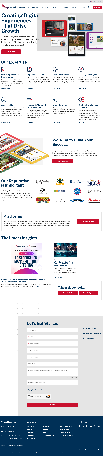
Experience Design (35, 75)
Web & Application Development (10, 76)
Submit (52, 404)
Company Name (34, 343)
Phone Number (34, 357)
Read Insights (88, 293)
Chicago (29, 429)
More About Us (63, 161)
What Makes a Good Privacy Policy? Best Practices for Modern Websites (64, 263)
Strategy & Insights (87, 75)
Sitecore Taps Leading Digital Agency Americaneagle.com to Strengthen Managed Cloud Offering (23, 280)
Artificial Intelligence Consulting (88, 106)
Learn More (11, 51)
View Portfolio (68, 293)
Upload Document (36, 390)
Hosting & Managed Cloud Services (36, 106)
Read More (36, 286)
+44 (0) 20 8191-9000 (15, 439)
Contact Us (97, 7)
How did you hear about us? (36, 382)
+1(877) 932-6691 (91, 329)
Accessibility (7, 105)
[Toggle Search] (88, 7)
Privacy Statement (38, 452)
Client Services (60, 105)
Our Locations (89, 338)
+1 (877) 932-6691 (96, 1)
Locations (31, 422)
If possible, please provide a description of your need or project (47, 370)
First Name (32, 330)
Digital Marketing (61, 75)
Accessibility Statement (50, 452)
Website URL (32, 364)
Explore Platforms (88, 221)
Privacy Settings (68, 452)
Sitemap (60, 452)
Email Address (33, 350)
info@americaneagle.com (93, 333)
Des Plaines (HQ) (32, 426)
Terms (30, 452)
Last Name (32, 337)
